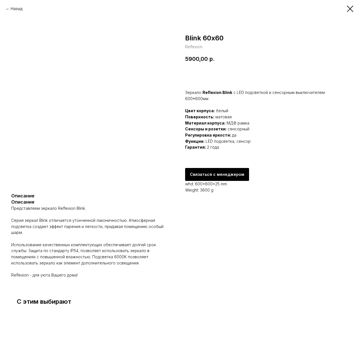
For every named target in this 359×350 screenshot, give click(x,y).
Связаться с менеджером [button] (217, 174)
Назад (17, 8)
